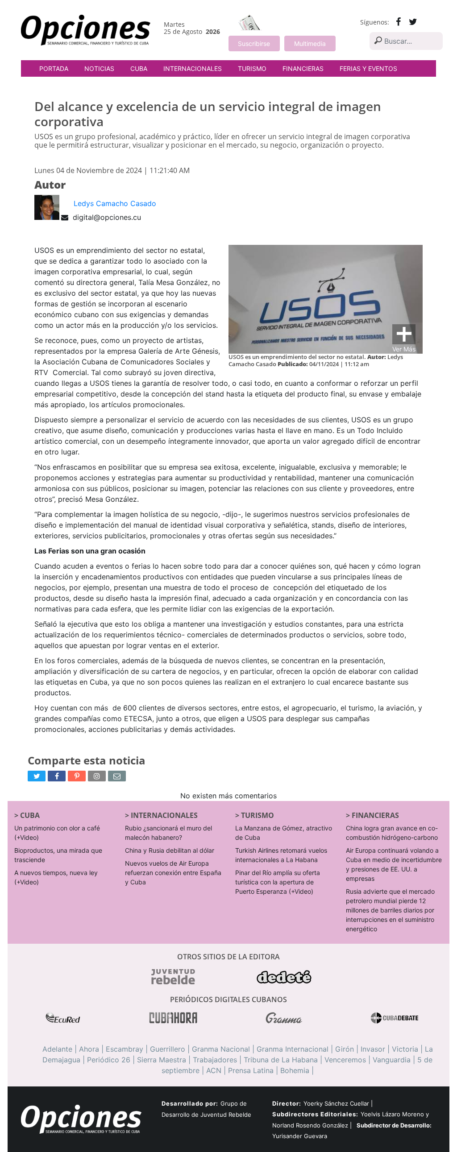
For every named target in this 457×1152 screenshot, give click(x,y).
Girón (344, 1049)
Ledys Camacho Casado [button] (115, 203)
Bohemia (294, 1070)
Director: (286, 1103)
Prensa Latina (251, 1070)
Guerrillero (167, 1049)
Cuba (138, 68)
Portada (53, 68)
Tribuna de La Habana (281, 1059)
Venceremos (345, 1059)
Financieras (303, 68)
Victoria (405, 1049)
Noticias (99, 68)
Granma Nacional (221, 1049)
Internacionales (192, 68)
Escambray (124, 1049)
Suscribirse (254, 43)
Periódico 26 (108, 1059)
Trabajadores (215, 1059)
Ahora (89, 1049)
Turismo (252, 68)
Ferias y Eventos (368, 68)
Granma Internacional (292, 1049)
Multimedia (310, 43)
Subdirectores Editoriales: (315, 1114)
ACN (213, 1070)
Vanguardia (392, 1059)
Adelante (57, 1049)
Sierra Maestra (161, 1059)
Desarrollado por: (190, 1103)
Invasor (373, 1049)
